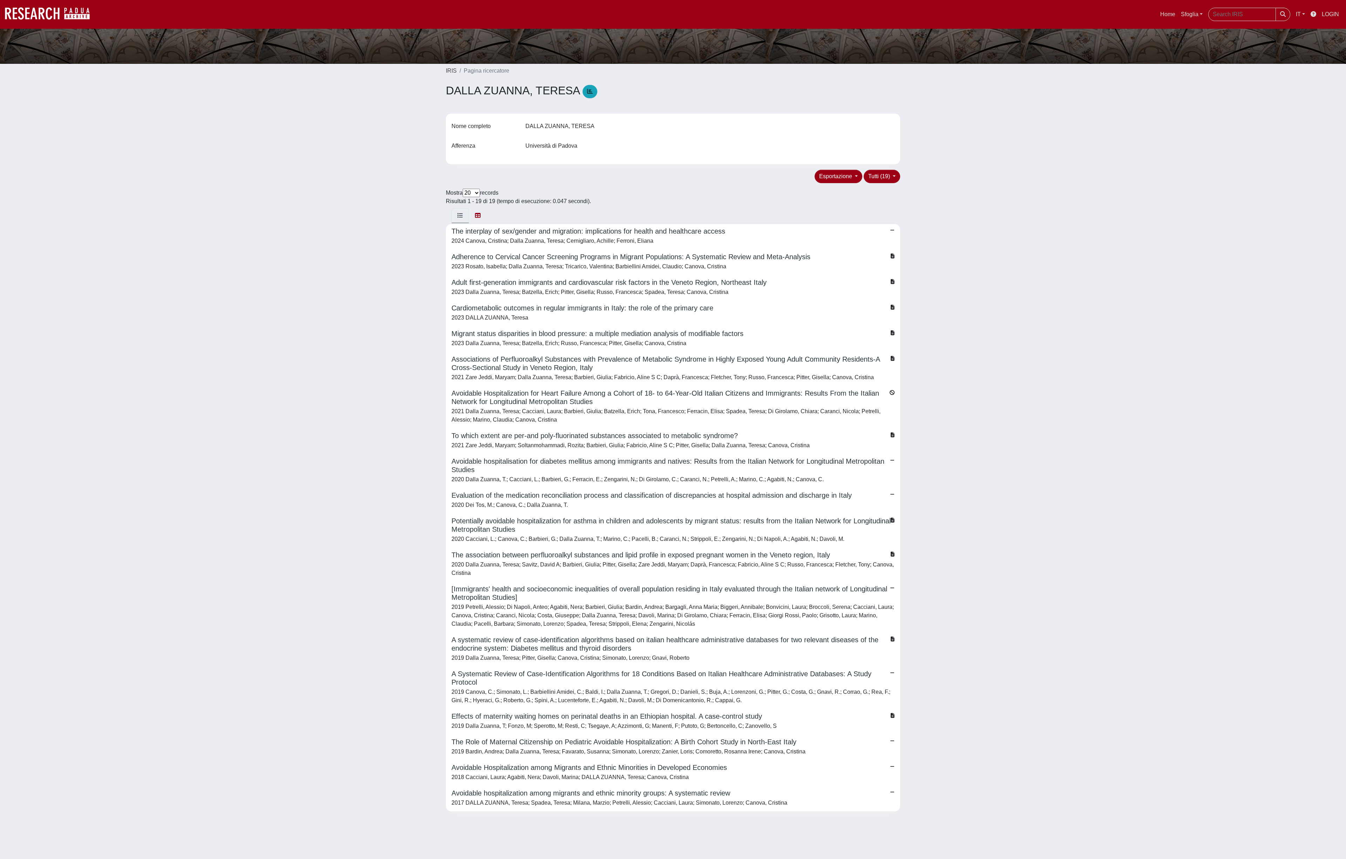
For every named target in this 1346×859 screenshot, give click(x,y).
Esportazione (836, 176)
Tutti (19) (879, 176)
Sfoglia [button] (1189, 14)
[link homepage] (50, 14)
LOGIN (1330, 14)
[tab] (460, 215)
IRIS (451, 71)
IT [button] (1298, 14)
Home (1167, 14)
